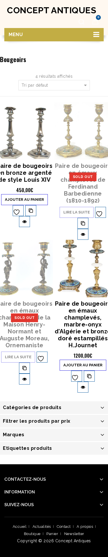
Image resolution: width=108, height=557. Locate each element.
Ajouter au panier (24, 199)
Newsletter (74, 534)
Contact (64, 526)
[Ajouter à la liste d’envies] (18, 210)
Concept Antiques (51, 10)
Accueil (20, 526)
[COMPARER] (30, 210)
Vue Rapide (24, 221)
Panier (52, 534)
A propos (85, 526)
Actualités (42, 526)
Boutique (32, 534)
